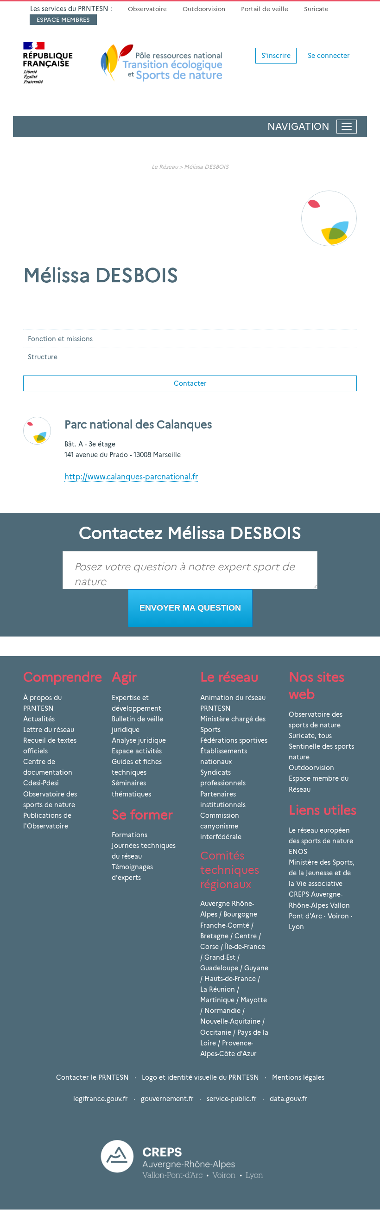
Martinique (217, 1000)
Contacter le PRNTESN (92, 1077)
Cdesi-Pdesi (41, 783)
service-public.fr (232, 1098)
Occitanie (215, 1032)
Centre (245, 936)
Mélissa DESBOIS (206, 166)
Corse (209, 946)
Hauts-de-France (230, 978)
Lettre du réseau (48, 729)
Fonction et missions (60, 339)
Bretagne (214, 936)
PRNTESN (215, 708)
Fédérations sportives (233, 740)
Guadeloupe (219, 968)
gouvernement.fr (167, 1098)
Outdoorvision (204, 9)
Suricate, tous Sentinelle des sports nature (321, 746)
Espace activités (137, 751)
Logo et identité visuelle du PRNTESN (200, 1077)
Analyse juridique (139, 740)
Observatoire (147, 9)
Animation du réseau (233, 697)
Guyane (256, 968)
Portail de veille (264, 9)
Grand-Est (219, 957)
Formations (129, 835)
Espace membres (63, 19)
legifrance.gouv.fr (100, 1098)
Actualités (39, 719)
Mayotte (254, 1000)
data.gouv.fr (288, 1098)
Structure (42, 357)
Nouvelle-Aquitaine (230, 1021)
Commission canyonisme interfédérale (220, 826)
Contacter (190, 383)
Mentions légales (298, 1077)
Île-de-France (245, 946)
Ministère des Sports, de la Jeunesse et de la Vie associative (322, 873)
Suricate (316, 9)
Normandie (222, 1010)
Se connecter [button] (329, 55)
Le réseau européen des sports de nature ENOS (321, 841)
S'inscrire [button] (276, 55)
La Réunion (217, 989)
